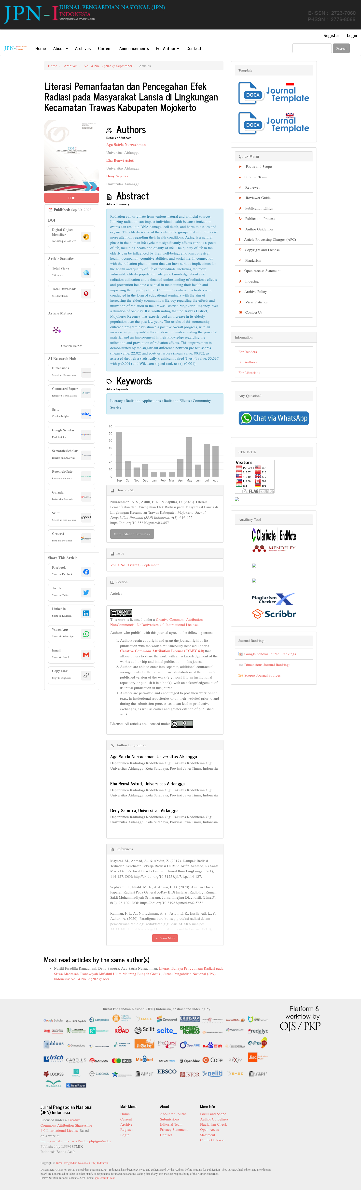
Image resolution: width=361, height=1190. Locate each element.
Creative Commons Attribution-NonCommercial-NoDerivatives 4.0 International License (157, 622)
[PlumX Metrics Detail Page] (56, 330)
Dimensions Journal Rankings (266, 664)
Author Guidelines (256, 229)
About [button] (59, 48)
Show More (167, 938)
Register (331, 35)
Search (341, 48)
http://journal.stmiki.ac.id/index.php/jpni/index (76, 1140)
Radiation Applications (144, 400)
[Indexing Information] (157, 1050)
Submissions (169, 1119)
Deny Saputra (117, 176)
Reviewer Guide (255, 197)
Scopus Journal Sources (262, 675)
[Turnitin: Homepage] (274, 568)
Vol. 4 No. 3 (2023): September (108, 65)
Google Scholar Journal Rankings (269, 653)
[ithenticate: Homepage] (274, 583)
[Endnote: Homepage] (274, 534)
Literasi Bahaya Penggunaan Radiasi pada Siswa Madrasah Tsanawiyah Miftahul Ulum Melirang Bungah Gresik (138, 971)
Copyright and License (259, 249)
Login (352, 35)
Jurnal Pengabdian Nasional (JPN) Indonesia (82, 1163)
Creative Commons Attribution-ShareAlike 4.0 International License (66, 1125)
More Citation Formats (131, 533)
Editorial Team (253, 177)
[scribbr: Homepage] (274, 613)
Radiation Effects (177, 400)
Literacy (117, 400)
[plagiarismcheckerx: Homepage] (274, 598)
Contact (193, 48)
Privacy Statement (174, 1129)
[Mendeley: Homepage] (274, 547)
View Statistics (253, 302)
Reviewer (249, 187)
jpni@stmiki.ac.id (105, 1178)
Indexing (249, 281)
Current (105, 48)
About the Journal (174, 1113)
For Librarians (249, 372)
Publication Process (257, 218)
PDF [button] (71, 197)
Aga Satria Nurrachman (126, 144)
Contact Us (250, 312)
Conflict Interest (212, 1139)
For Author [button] (166, 48)
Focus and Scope (255, 166)
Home (40, 48)
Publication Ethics (256, 208)
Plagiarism (250, 260)
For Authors (247, 361)
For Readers (247, 351)
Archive (126, 1124)
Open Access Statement (259, 270)
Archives (83, 48)
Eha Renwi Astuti (120, 160)
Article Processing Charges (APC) (267, 239)
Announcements (134, 48)
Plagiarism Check (213, 1124)
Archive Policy (253, 291)
